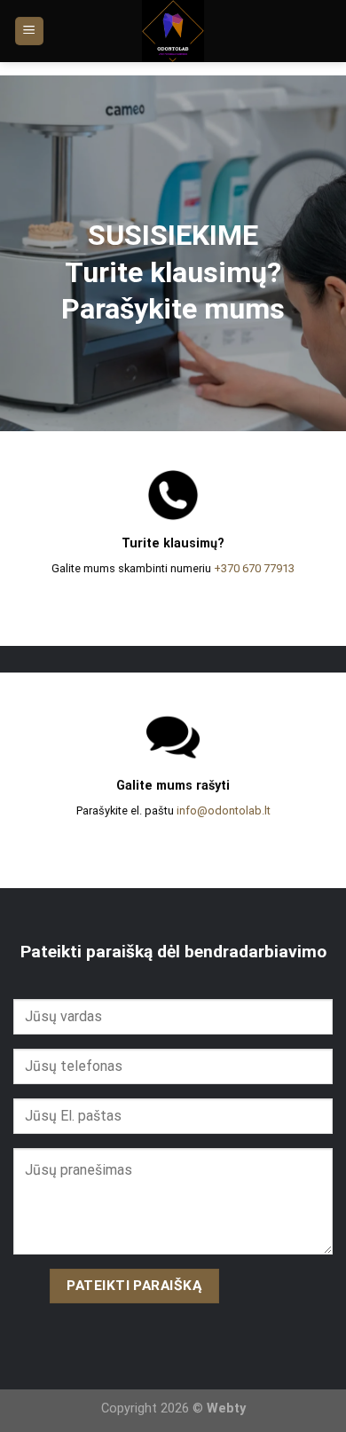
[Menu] (29, 31)
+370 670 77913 (254, 568)
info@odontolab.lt (224, 810)
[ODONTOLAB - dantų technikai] (173, 31)
